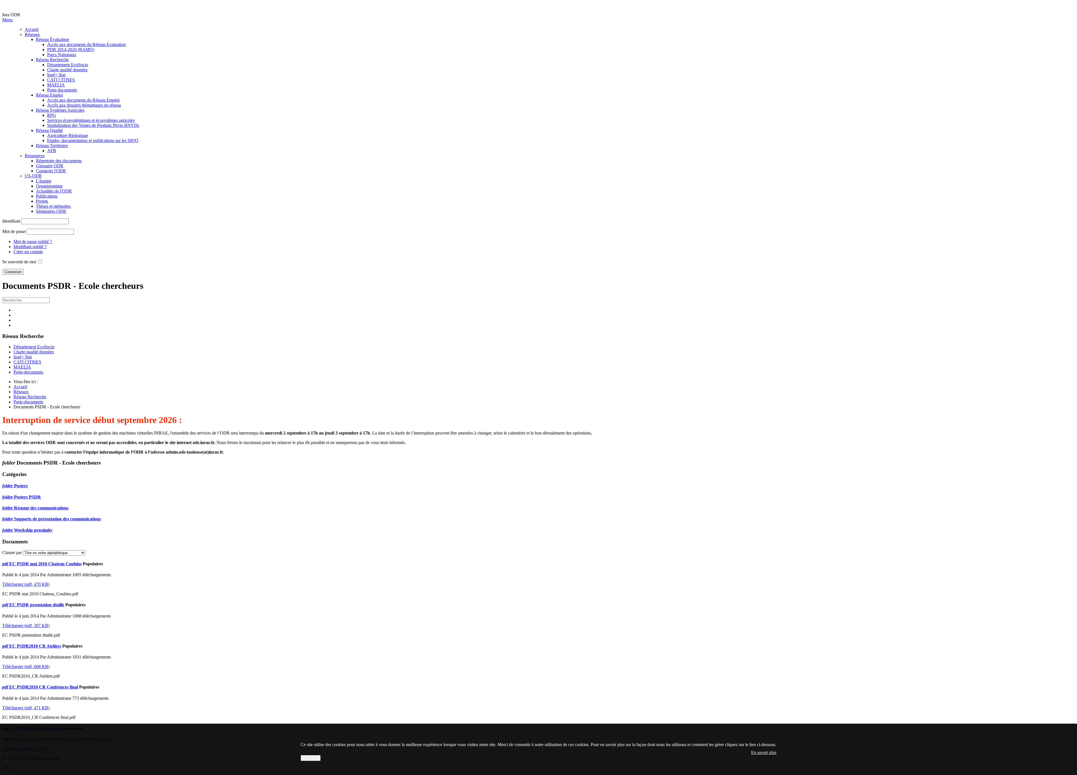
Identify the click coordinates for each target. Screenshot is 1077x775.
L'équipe (43, 181)
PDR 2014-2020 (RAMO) (70, 49)
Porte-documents (62, 90)
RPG (51, 115)
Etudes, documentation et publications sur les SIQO (92, 140)
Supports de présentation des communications (57, 518)
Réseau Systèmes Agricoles (60, 110)
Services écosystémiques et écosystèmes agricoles (91, 120)
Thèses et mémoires (53, 206)
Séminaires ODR (51, 211)
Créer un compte (28, 251)
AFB (51, 150)
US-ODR (33, 175)
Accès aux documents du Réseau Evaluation (86, 44)
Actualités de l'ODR (54, 191)
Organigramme (49, 186)
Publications (46, 196)
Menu (7, 19)
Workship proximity (33, 530)
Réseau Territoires (52, 145)
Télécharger (26, 584)
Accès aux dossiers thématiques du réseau (84, 105)
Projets (42, 201)
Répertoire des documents (59, 160)
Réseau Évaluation (52, 39)
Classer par (12, 552)
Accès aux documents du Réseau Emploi (83, 100)
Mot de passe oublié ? (32, 241)
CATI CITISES (61, 79)
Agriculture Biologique (67, 135)
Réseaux (32, 34)
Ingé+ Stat (56, 74)
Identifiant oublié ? (30, 246)
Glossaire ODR (49, 165)
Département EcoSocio (67, 64)
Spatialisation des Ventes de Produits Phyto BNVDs (93, 125)
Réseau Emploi (49, 95)
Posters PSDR (27, 497)
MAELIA (56, 85)
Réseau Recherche (52, 59)
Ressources (35, 155)
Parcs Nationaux (61, 54)
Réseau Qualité (49, 130)
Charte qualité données (67, 69)
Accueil (31, 29)
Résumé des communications (41, 508)
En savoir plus (763, 752)
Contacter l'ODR (51, 170)
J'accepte (310, 758)
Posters (21, 485)
